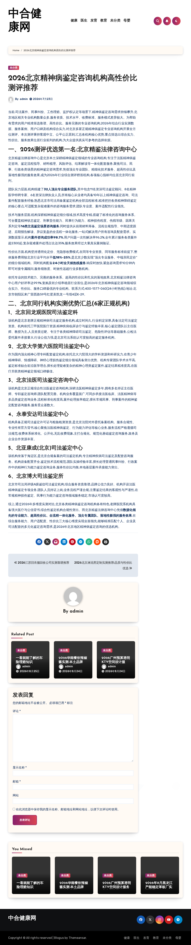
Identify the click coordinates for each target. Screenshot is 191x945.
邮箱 (17, 781)
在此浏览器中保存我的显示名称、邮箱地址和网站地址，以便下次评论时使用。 (68, 809)
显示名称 (20, 767)
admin (24, 99)
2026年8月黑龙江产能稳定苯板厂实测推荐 (159, 887)
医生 (84, 20)
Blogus (59, 938)
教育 (103, 20)
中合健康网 (22, 918)
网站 (16, 795)
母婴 (126, 20)
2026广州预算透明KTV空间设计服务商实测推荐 (115, 662)
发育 (93, 20)
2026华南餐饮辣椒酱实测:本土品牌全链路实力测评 (73, 662)
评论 (17, 711)
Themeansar (77, 938)
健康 (74, 20)
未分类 (115, 20)
